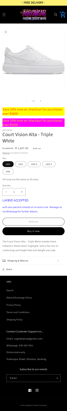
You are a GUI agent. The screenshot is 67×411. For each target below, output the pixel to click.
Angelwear (29, 405)
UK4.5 (34, 164)
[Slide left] (26, 100)
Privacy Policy (14, 304)
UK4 (21, 164)
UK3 (8, 164)
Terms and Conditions (18, 312)
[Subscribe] (56, 378)
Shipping (5, 153)
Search (10, 290)
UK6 (8, 171)
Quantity (6, 185)
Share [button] (9, 269)
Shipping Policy (15, 319)
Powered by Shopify (40, 405)
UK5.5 (49, 164)
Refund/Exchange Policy (19, 297)
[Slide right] (40, 100)
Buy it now (33, 231)
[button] (4, 14)
